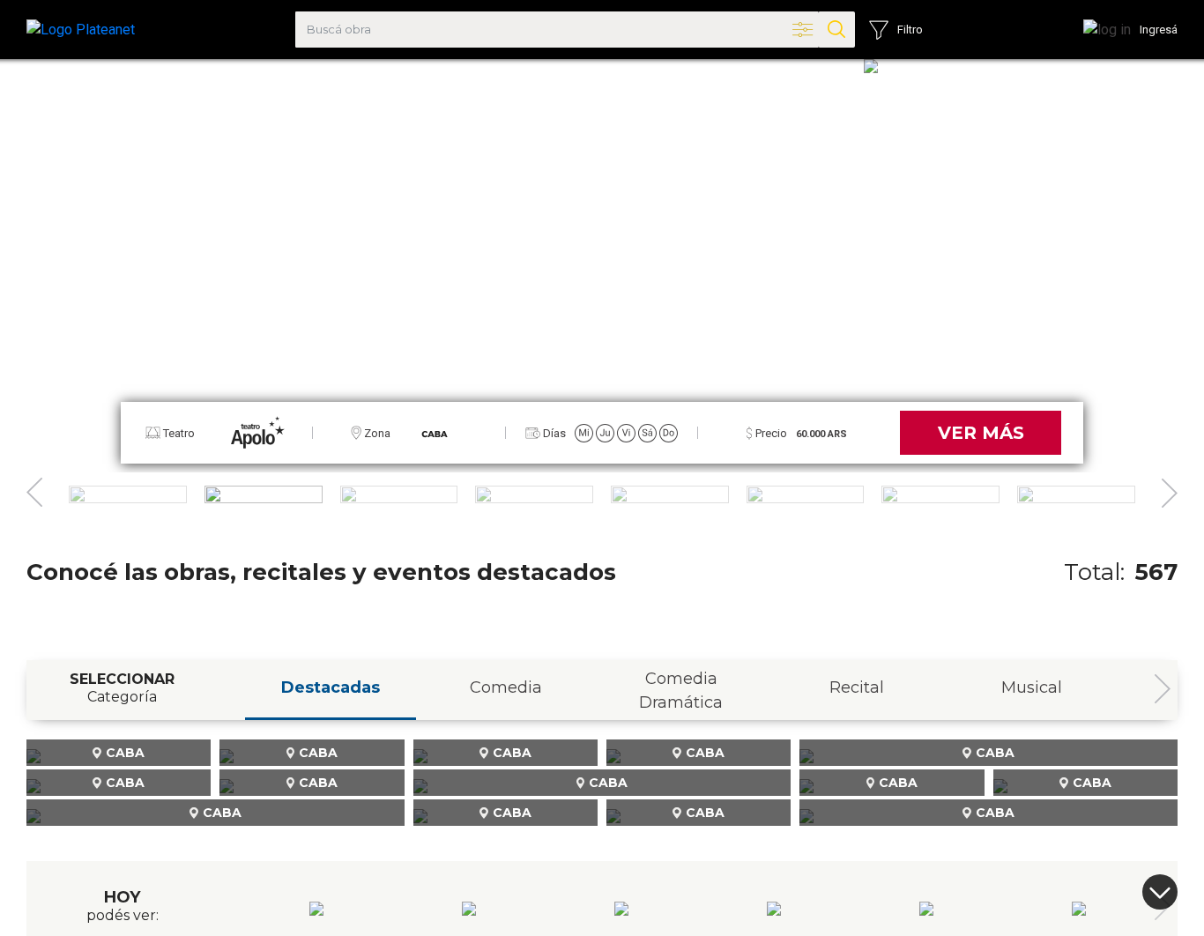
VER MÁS (981, 432)
